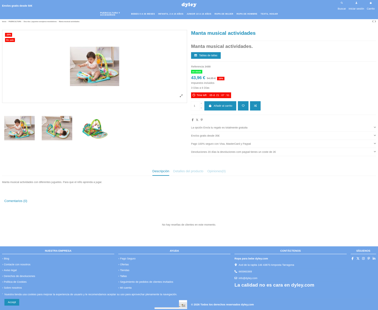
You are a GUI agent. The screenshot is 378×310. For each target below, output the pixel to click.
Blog (6, 258)
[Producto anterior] (373, 21)
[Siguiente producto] (375, 21)
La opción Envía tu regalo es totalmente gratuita (219, 127)
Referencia (197, 66)
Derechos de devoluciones (19, 276)
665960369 (245, 271)
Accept (12, 302)
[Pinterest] (202, 119)
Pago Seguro (128, 258)
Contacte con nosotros (17, 264)
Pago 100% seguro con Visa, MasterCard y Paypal (221, 143)
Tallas (123, 276)
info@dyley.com (248, 278)
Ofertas (124, 264)
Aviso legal (10, 270)
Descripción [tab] (160, 171)
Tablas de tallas (207, 55)
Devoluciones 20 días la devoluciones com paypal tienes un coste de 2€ (233, 151)
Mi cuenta (126, 287)
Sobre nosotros (13, 287)
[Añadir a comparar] (255, 106)
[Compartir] (192, 119)
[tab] (283, 128)
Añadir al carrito (223, 105)
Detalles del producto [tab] (188, 171)
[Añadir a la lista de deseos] (243, 106)
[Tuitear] (197, 119)
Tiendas (124, 270)
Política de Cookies (15, 281)
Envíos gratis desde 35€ (205, 135)
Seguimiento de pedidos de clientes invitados (146, 281)
